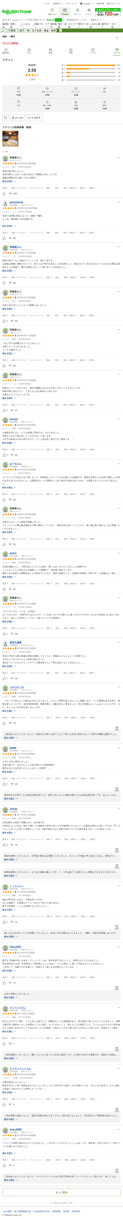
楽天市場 (100, 4)
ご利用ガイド (57, 4)
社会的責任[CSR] (42, 1211)
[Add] (117, 38)
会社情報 (7, 1211)
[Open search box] (5, 117)
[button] (10, 139)
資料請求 (76, 1211)
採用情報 (56, 1211)
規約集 (66, 1211)
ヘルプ (46, 4)
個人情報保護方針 (22, 1211)
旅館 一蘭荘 (8, 36)
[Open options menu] (119, 157)
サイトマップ (71, 4)
